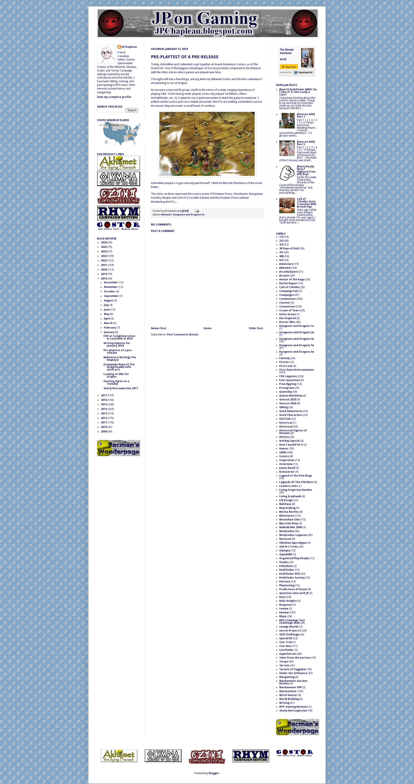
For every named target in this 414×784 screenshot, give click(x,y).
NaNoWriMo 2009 (290, 527)
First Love (285, 365)
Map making (287, 507)
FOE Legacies (288, 376)
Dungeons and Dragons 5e (188, 214)
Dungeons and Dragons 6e (296, 351)
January (109, 332)
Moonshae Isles (289, 519)
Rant (282, 597)
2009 (104, 431)
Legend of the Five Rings (295, 475)
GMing (283, 407)
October (110, 291)
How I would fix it (291, 444)
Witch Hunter (288, 695)
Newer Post (158, 328)
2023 (104, 256)
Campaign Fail (288, 291)
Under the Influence (293, 673)
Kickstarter (287, 471)
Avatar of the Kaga (292, 279)
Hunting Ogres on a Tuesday (116, 382)
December (111, 282)
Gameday (285, 391)
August (109, 300)
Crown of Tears (289, 310)
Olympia (284, 550)
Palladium (286, 566)
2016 (104, 399)
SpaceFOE (285, 638)
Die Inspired (287, 318)
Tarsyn (283, 661)
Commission (287, 298)
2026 (104, 242)
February (110, 327)
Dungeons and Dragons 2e (296, 332)
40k (281, 256)
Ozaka (283, 562)
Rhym (283, 616)
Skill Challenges (289, 634)
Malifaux (285, 504)
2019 (104, 274)
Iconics (284, 456)
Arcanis (284, 275)
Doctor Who (287, 322)
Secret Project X (290, 630)
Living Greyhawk (290, 496)
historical (285, 422)
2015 (104, 404)
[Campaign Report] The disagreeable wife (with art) (119, 367)
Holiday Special (289, 440)
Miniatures (286, 515)
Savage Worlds (289, 626)
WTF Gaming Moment (293, 706)
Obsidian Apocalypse (293, 542)
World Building (289, 699)
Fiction (284, 362)
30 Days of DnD (289, 248)
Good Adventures (291, 411)
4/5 (281, 252)
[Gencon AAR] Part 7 (306, 115)
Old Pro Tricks (288, 546)
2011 (104, 422)
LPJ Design (286, 500)
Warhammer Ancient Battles (293, 682)
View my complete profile (114, 97)
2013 (104, 413)
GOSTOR (284, 418)
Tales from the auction (294, 657)
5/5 (281, 260)
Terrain (284, 665)
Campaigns (286, 294)
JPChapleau (129, 46)
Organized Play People (294, 558)
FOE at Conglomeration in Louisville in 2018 (119, 337)
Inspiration (287, 460)
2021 (104, 265)
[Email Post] (196, 211)
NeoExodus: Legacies (293, 535)
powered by (286, 72)
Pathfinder (286, 569)
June (107, 309)
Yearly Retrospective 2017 (121, 388)
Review (284, 612)
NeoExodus (286, 531)
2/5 (281, 240)
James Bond (287, 467)
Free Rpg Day (287, 384)
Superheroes (287, 653)
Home (208, 328)
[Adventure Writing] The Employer (120, 358)
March (108, 323)
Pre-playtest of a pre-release (184, 56)
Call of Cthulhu (289, 287)
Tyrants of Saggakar (292, 669)
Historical (286, 426)
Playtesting (286, 585)
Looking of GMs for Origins (116, 375)
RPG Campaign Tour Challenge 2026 (292, 621)
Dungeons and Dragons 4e (296, 338)
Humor (284, 448)
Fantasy (284, 358)
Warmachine (287, 691)
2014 (104, 409)
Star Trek (285, 642)
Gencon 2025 (287, 399)
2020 (104, 269)
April (107, 318)
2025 (104, 246)
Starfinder (286, 649)
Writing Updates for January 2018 (117, 344)
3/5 (281, 244)
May (107, 314)
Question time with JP (294, 593)
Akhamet (166, 214)
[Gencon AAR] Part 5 (306, 143)
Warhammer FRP (290, 687)
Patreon (284, 581)
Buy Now (290, 67)
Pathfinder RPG (289, 573)
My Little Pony (288, 523)
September (111, 296)
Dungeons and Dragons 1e (296, 325)
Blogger (214, 773)
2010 (104, 427)
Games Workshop (290, 395)
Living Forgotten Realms (295, 489)
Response (285, 604)
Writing (284, 702)
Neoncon (285, 538)
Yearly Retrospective (293, 710)
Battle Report (288, 283)
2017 (104, 395)
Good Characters (290, 415)
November (111, 287)
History (284, 436)
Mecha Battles (289, 511)
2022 (104, 260)
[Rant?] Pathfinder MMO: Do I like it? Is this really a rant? (298, 92)
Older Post (256, 328)
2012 (104, 418)
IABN (282, 452)
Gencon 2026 (287, 403)
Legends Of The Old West (296, 482)
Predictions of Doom (293, 589)
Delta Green (287, 314)
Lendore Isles (288, 486)
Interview (286, 464)
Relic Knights (288, 600)
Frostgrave (286, 387)
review (283, 608)
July (106, 305)
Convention (287, 306)
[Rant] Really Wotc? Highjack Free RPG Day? (306, 170)
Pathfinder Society (292, 577)
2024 (104, 251)
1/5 (281, 236)
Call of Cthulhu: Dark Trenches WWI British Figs (306, 203)
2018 (104, 278)
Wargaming (287, 677)
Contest (284, 302)
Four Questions (289, 380)
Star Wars (285, 646)
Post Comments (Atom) (182, 334)
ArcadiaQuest (288, 271)
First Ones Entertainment (296, 369)
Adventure (286, 263)
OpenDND (285, 554)
